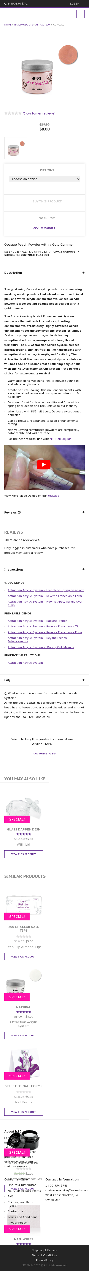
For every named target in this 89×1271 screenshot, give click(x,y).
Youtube (53, 496)
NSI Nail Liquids (60, 439)
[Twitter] (33, 1235)
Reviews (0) (13, 512)
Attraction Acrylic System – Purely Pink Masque (41, 647)
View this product (23, 854)
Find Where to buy (44, 753)
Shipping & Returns (44, 1250)
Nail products (23, 24)
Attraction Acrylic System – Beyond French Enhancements (37, 639)
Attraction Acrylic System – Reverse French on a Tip (43, 626)
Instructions (14, 569)
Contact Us (15, 1211)
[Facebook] (21, 1235)
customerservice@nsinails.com (66, 1190)
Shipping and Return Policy (21, 1203)
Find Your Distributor (22, 1185)
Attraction (43, 24)
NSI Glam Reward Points (24, 1191)
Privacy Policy (17, 1223)
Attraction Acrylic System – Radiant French (37, 621)
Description (13, 273)
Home (7, 24)
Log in (74, 3)
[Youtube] (44, 1235)
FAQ (7, 680)
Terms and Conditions (22, 1217)
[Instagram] (67, 1235)
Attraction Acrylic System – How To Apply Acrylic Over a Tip (45, 603)
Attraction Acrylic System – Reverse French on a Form (45, 596)
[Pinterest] (56, 1235)
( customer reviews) (39, 113)
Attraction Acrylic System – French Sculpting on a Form (46, 590)
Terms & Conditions (44, 1255)
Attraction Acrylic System (25, 663)
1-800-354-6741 (18, 3)
